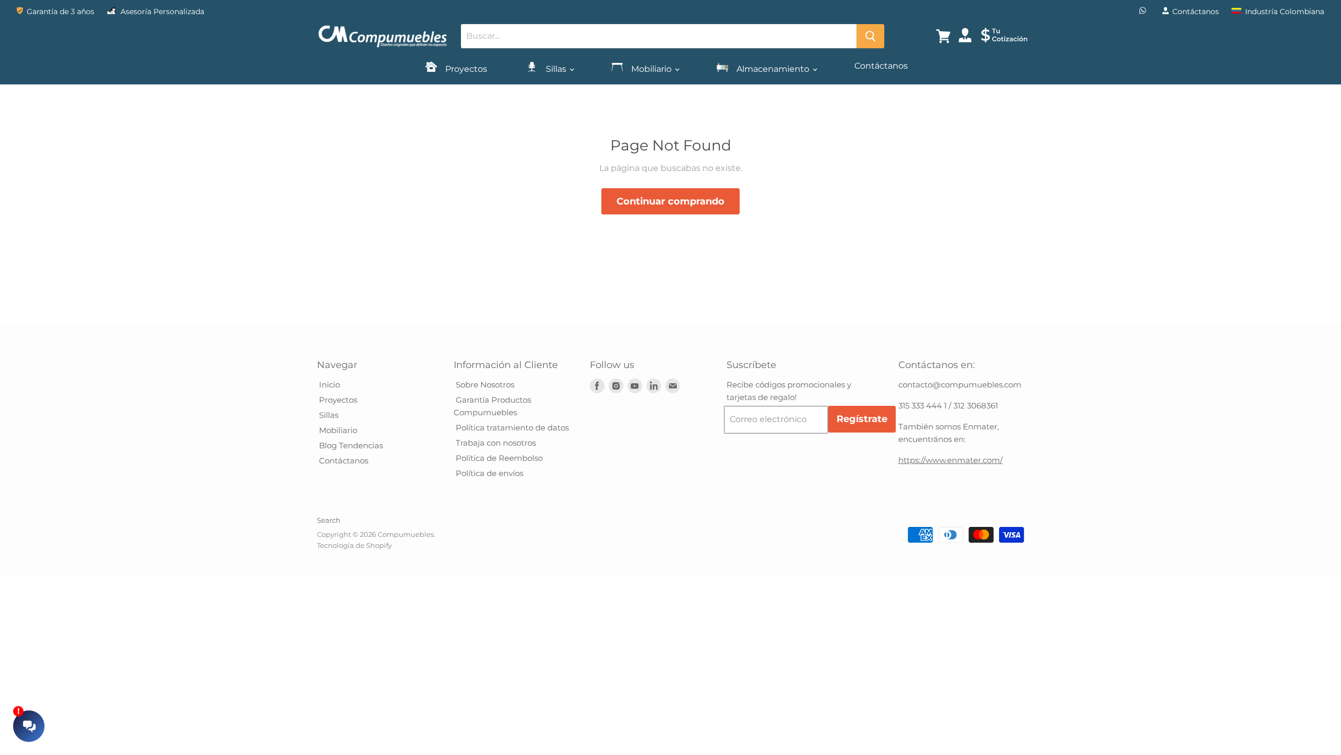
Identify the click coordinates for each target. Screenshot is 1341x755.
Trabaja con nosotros (495, 443)
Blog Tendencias (350, 445)
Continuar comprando (670, 201)
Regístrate (862, 419)
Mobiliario (651, 69)
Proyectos (465, 69)
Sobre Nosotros (484, 385)
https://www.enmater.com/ (950, 460)
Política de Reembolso (498, 458)
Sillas (556, 69)
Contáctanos (881, 66)
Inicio (328, 385)
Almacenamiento (772, 69)
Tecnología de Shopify (354, 545)
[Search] (870, 36)
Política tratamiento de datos (511, 428)
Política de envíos (488, 473)
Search (328, 520)
